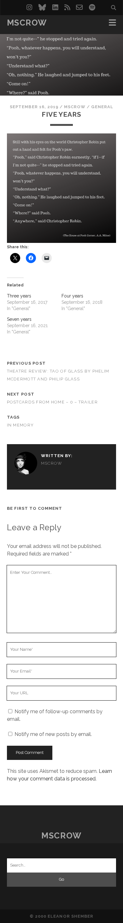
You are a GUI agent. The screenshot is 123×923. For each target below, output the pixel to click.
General (102, 106)
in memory (20, 425)
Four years (72, 295)
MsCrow (27, 22)
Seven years (19, 319)
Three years (19, 295)
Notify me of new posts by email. (53, 734)
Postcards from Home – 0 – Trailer (52, 402)
